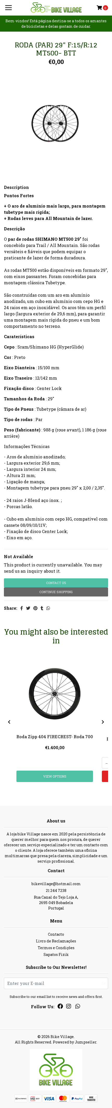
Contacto (56, 934)
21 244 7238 (56, 890)
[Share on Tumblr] (42, 608)
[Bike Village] (56, 8)
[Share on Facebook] (21, 608)
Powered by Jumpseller (74, 1042)
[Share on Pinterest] (35, 608)
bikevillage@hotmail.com (56, 883)
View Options (54, 776)
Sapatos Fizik (56, 954)
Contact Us (56, 583)
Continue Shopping (56, 592)
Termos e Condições (56, 947)
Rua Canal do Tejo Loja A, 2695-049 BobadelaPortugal (56, 903)
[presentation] (9, 722)
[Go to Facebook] (60, 1007)
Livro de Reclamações (56, 941)
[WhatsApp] (77, 1007)
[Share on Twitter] (28, 608)
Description (16, 187)
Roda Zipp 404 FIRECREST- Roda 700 (54, 736)
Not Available (18, 556)
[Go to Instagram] (68, 1007)
